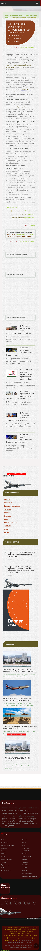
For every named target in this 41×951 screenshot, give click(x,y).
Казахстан (8, 503)
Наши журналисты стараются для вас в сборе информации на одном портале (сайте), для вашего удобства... (20, 938)
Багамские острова (12, 506)
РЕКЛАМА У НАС (27, 873)
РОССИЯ (24, 870)
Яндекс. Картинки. (30, 211)
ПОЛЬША (7, 17)
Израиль (7, 516)
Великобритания (11, 522)
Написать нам (6, 870)
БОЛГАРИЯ (25, 851)
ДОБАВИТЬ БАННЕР (16, 474)
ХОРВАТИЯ (25, 848)
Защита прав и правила (29, 876)
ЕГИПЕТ (7, 529)
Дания (6, 519)
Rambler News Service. (12, 207)
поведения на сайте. (29, 217)
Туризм (3, 862)
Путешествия (5, 865)
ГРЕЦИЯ (24, 854)
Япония (7, 512)
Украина (7, 509)
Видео (3, 868)
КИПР (6, 532)
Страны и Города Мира (30, 15)
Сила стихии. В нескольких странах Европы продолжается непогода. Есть (26, 374)
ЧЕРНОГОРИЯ (26, 856)
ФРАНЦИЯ (25, 862)
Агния (22, 47)
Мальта (7, 499)
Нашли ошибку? (29, 47)
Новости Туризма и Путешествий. (14, 15)
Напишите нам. (31, 214)
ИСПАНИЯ (25, 865)
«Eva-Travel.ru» (5, 950)
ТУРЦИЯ (7, 526)
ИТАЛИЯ (24, 859)
